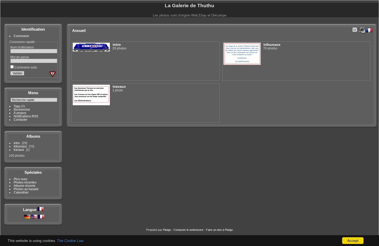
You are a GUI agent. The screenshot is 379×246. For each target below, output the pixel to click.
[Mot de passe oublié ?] (53, 74)
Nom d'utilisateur (22, 47)
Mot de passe (19, 57)
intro (17, 143)
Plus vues (20, 179)
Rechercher (22, 109)
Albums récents (24, 185)
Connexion (21, 36)
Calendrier (21, 192)
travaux (19, 149)
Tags (17, 106)
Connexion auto (25, 67)
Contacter (20, 119)
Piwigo (167, 229)
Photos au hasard (26, 189)
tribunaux (20, 146)
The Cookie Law (70, 241)
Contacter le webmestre (188, 229)
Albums (33, 136)
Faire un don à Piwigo (219, 229)
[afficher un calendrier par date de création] (362, 30)
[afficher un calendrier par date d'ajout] (355, 30)
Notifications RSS (26, 116)
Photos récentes (25, 182)
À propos (20, 113)
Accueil (79, 30)
